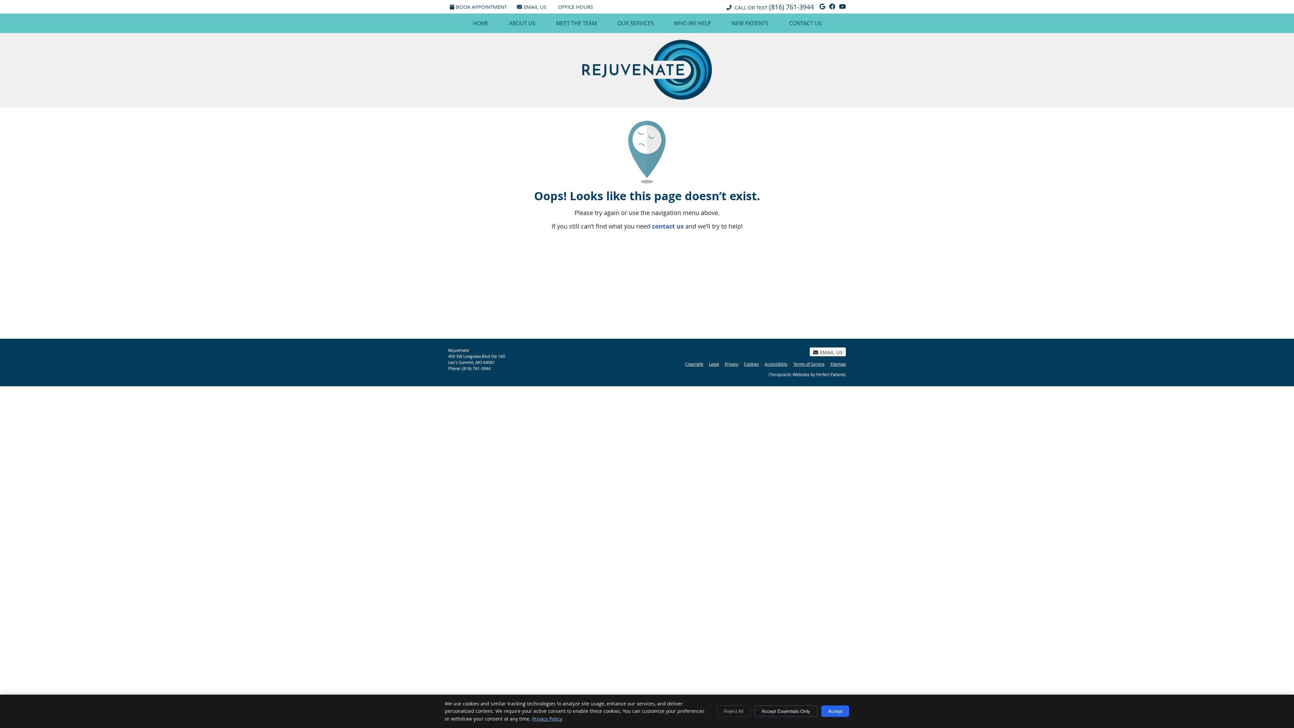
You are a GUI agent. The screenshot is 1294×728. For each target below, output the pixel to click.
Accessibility (776, 364)
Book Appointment (481, 6)
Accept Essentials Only (786, 711)
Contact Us (805, 23)
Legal (714, 364)
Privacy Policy (547, 719)
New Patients (750, 23)
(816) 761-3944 (791, 6)
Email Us (535, 6)
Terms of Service (809, 364)
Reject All (733, 711)
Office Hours (575, 6)
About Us (522, 23)
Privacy (731, 364)
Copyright (694, 364)
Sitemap (838, 364)
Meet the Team (576, 23)
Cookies (751, 364)
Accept (835, 711)
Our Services (635, 23)
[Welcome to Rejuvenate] (647, 97)
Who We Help (692, 23)
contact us (668, 226)
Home (481, 23)
